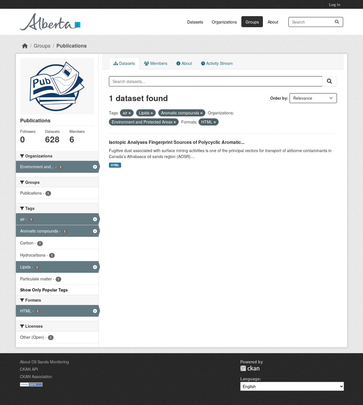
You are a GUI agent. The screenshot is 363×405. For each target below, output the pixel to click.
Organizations (224, 22)
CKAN (249, 368)
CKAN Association (36, 376)
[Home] (25, 45)
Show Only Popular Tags (44, 290)
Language (250, 378)
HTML (115, 165)
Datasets (195, 22)
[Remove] (129, 113)
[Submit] (337, 22)
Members (158, 63)
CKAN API (29, 369)
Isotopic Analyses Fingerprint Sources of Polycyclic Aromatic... (176, 142)
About (273, 22)
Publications (71, 45)
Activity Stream (219, 63)
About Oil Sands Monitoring (44, 361)
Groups (252, 22)
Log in (334, 4)
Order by (278, 98)
